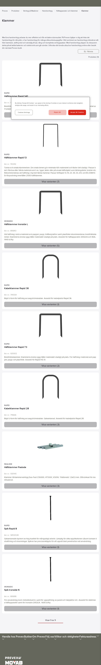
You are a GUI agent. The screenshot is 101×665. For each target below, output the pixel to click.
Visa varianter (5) (51, 245)
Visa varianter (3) (50, 424)
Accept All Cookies (77, 112)
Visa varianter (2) (50, 365)
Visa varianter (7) (50, 181)
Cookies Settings (24, 112)
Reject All (57, 112)
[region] (50, 108)
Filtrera (90, 51)
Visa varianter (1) (50, 304)
